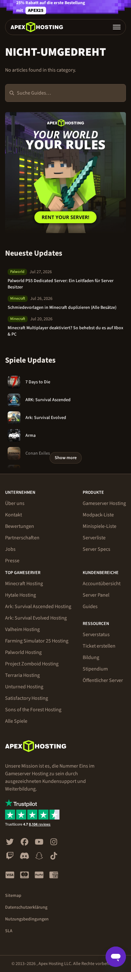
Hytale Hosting (20, 595)
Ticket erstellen (99, 645)
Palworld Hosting (23, 652)
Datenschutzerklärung (26, 907)
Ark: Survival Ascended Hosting (38, 606)
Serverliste (94, 537)
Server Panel (96, 595)
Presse (12, 560)
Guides (90, 606)
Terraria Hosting (22, 675)
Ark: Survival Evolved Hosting (36, 617)
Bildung (91, 657)
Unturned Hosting (24, 686)
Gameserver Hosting (104, 503)
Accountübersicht (102, 583)
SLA (8, 931)
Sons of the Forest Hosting (33, 709)
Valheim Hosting (22, 629)
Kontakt (13, 514)
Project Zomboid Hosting (32, 663)
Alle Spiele (16, 721)
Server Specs (96, 549)
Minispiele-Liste (99, 526)
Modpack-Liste (98, 514)
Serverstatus (96, 634)
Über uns (14, 503)
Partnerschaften (22, 537)
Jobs (10, 549)
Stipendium (95, 668)
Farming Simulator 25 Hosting (36, 640)
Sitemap (13, 895)
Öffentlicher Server (103, 680)
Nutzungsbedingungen (27, 919)
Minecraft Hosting (24, 583)
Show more (66, 458)
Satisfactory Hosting (26, 698)
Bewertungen (19, 526)
